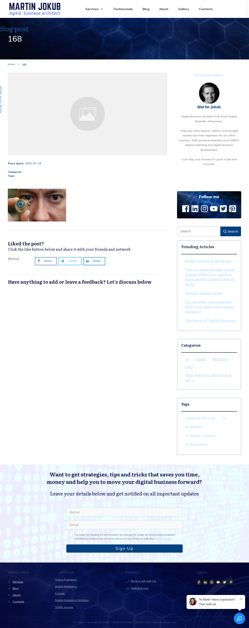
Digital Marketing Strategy (72, 600)
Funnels (60, 593)
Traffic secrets (64, 607)
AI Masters (194, 427)
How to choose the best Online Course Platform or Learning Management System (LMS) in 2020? (209, 277)
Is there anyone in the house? (208, 261)
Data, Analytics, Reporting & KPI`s (208, 377)
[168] (87, 113)
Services (18, 582)
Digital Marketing (66, 586)
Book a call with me (143, 581)
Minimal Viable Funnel (203, 293)
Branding (220, 359)
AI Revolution (196, 444)
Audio (201, 359)
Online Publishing (66, 579)
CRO (189, 367)
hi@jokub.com (140, 588)
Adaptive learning (200, 418)
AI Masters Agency (200, 435)
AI (187, 359)
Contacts (18, 601)
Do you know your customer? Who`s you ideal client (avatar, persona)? (210, 307)
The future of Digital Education (210, 320)
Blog (15, 588)
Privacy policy (163, 538)
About (16, 595)
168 (15, 39)
